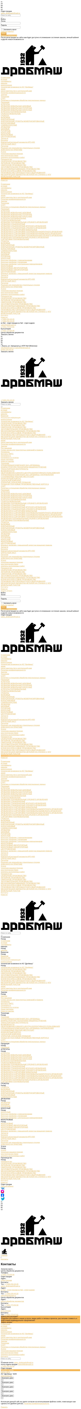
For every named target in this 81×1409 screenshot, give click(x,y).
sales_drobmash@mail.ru (10, 13)
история (4, 79)
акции (3, 89)
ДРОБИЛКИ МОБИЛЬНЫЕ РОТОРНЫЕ (16, 108)
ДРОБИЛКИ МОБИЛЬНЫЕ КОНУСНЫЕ (16, 110)
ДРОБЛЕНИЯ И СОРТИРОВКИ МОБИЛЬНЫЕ (19, 230)
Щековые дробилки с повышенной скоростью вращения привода (26, 273)
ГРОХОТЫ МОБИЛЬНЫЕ (11, 114)
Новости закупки (7, 461)
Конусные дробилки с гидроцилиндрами (16, 260)
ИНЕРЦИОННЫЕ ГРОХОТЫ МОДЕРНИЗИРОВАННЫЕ (22, 121)
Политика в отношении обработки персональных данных (23, 100)
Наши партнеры (7, 459)
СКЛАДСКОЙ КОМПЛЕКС (11, 480)
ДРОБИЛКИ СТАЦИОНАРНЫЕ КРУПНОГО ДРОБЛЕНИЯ (23, 226)
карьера (4, 83)
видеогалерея (6, 85)
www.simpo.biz (6, 1376)
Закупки (4, 95)
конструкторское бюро (9, 155)
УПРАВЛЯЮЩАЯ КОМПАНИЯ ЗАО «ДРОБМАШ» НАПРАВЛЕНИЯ (27, 475)
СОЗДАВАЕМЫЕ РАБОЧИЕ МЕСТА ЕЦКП (17, 477)
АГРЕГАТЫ (5, 104)
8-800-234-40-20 (7, 350)
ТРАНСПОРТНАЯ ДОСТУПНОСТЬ (14, 469)
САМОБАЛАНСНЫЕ (9, 125)
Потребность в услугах (10, 458)
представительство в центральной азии (16, 91)
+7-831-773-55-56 (7, 331)
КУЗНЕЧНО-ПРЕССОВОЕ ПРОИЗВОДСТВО (18, 171)
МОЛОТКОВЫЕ (7, 135)
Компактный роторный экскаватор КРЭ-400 (18, 142)
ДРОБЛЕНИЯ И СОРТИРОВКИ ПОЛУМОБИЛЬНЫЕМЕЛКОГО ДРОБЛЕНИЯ (31, 233)
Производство (6, 296)
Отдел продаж (6, 1280)
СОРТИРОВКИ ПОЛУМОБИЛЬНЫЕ (15, 239)
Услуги (3, 289)
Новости (4, 317)
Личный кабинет (7, 1186)
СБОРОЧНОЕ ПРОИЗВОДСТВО (13, 161)
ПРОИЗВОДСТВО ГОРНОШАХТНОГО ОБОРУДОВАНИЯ (23, 173)
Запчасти (4, 138)
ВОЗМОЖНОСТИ (7, 471)
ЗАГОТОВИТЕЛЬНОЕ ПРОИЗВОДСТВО (16, 167)
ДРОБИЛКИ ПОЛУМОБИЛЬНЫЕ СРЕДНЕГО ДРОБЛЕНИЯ (24, 222)
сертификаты (6, 81)
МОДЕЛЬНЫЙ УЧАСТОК (10, 176)
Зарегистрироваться (9, 35)
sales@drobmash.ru (8, 325)
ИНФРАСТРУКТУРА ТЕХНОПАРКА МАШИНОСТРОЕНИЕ (23, 467)
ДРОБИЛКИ (5, 127)
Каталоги (4, 140)
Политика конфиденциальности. (36, 1403)
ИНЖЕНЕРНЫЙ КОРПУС (11, 478)
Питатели (4, 146)
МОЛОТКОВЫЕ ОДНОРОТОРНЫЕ (14, 270)
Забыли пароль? (7, 31)
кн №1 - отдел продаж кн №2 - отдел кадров (18, 1290)
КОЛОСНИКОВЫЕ (8, 123)
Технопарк (5, 96)
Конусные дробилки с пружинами (14, 262)
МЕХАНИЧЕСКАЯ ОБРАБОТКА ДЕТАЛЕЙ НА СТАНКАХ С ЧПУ (26, 175)
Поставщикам (6, 448)
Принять (4, 1407)
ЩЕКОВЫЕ (5, 129)
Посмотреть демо (7, 1378)
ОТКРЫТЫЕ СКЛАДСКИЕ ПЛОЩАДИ (16, 482)
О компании (5, 184)
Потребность (6, 456)
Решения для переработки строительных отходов (20, 148)
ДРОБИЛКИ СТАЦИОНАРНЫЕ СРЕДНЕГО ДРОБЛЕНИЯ (23, 228)
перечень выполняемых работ (13, 157)
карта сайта (5, 1372)
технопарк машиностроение (12, 154)
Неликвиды (5, 452)
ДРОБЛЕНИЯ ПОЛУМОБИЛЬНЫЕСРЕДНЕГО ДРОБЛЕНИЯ (25, 237)
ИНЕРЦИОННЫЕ (8, 119)
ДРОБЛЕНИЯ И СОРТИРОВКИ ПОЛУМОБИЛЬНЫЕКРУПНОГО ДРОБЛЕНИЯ (31, 232)
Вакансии (4, 416)
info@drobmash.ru (8, 348)
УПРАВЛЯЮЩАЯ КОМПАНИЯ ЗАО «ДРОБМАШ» (20, 465)
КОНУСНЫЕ (6, 133)
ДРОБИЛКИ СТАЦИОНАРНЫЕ (13, 224)
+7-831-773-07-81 (7, 327)
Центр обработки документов (12, 1301)
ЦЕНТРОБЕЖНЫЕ (8, 136)
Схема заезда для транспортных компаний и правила (22, 450)
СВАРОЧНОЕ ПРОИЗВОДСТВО (13, 165)
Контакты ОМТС (7, 454)
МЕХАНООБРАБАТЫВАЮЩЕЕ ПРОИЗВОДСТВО (20, 169)
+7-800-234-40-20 (7, 319)
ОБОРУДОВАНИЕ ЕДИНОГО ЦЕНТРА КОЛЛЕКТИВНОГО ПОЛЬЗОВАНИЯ (30, 473)
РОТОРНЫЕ (6, 131)
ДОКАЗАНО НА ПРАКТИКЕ (11, 287)
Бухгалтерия (6, 1311)
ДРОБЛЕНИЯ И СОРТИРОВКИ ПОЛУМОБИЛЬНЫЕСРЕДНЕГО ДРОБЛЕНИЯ (32, 235)
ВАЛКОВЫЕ (5, 117)
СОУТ (3, 98)
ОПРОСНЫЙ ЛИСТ (8, 144)
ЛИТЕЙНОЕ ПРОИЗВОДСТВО (13, 163)
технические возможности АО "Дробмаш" (17, 87)
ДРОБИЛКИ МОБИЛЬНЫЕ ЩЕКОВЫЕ (16, 106)
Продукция (5, 209)
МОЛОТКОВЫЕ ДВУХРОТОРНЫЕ (14, 268)
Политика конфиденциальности (13, 93)
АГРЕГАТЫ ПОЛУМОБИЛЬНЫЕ (13, 112)
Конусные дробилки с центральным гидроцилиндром (21, 264)
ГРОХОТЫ (5, 116)
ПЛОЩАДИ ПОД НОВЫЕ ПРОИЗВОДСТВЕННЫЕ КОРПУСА (25, 484)
